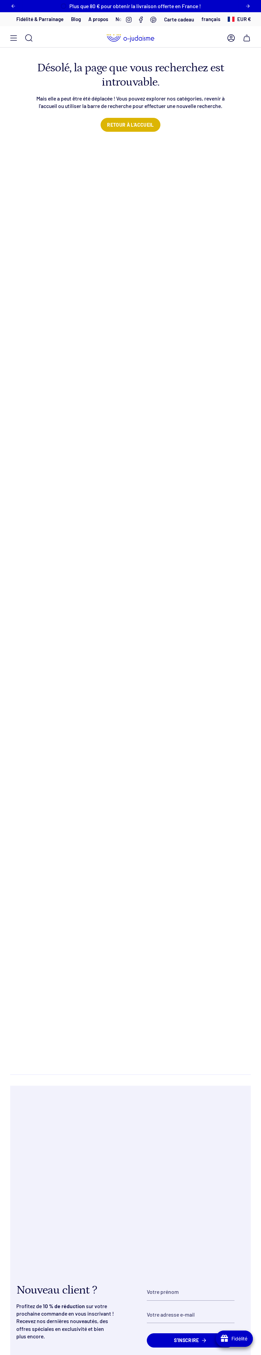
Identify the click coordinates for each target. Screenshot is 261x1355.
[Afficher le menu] (13, 38)
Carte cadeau (179, 19)
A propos (85, 19)
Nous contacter (120, 19)
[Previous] (13, 6)
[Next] (248, 6)
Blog (63, 19)
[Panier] (247, 38)
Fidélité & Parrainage (27, 19)
